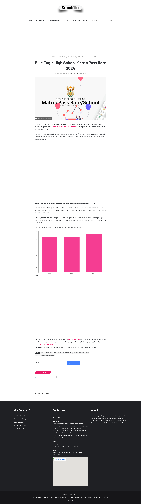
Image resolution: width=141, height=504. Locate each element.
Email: (55, 441)
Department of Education (46, 344)
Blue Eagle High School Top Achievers (44, 355)
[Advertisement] (70, 39)
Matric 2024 (76, 20)
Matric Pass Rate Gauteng (59, 57)
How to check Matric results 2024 (72, 497)
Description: (56, 421)
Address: (55, 444)
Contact (85, 20)
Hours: (55, 450)
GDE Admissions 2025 (53, 20)
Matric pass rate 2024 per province (64, 127)
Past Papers (66, 20)
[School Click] (70, 8)
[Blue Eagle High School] (46, 383)
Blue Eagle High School (47, 352)
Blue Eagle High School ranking (81, 352)
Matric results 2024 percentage (93, 497)
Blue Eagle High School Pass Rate (62, 352)
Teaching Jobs (40, 20)
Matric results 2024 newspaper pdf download (47, 497)
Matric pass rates (74, 339)
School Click (57, 418)
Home (31, 20)
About (106, 497)
